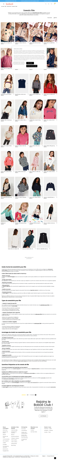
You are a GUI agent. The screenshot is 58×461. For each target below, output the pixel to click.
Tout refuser (30, 63)
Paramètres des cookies (18, 63)
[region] (29, 57)
